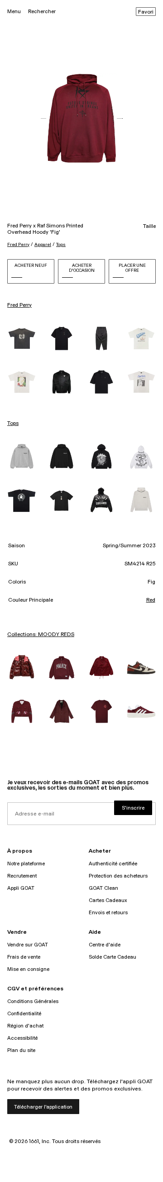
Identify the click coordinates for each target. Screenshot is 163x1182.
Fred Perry (18, 244)
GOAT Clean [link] (103, 888)
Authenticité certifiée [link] (113, 863)
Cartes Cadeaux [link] (108, 900)
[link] (21, 338)
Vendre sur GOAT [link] (27, 944)
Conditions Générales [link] (32, 1001)
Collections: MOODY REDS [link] (40, 634)
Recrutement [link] (22, 875)
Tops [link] (13, 423)
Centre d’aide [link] (104, 944)
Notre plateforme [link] (26, 863)
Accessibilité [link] (22, 1038)
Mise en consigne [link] (28, 969)
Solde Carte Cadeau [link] (112, 957)
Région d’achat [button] (25, 1025)
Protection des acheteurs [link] (118, 875)
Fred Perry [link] (19, 305)
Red (150, 600)
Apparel (42, 244)
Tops (61, 244)
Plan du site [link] (21, 1050)
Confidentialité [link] (24, 1013)
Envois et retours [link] (108, 912)
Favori (145, 12)
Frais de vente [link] (23, 957)
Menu (14, 11)
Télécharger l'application (43, 1107)
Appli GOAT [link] (20, 888)
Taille (149, 226)
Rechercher (42, 11)
